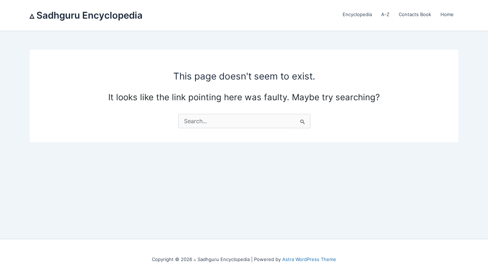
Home (447, 14)
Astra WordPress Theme (309, 259)
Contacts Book (415, 14)
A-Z (385, 14)
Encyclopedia (357, 14)
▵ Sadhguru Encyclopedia (86, 15)
